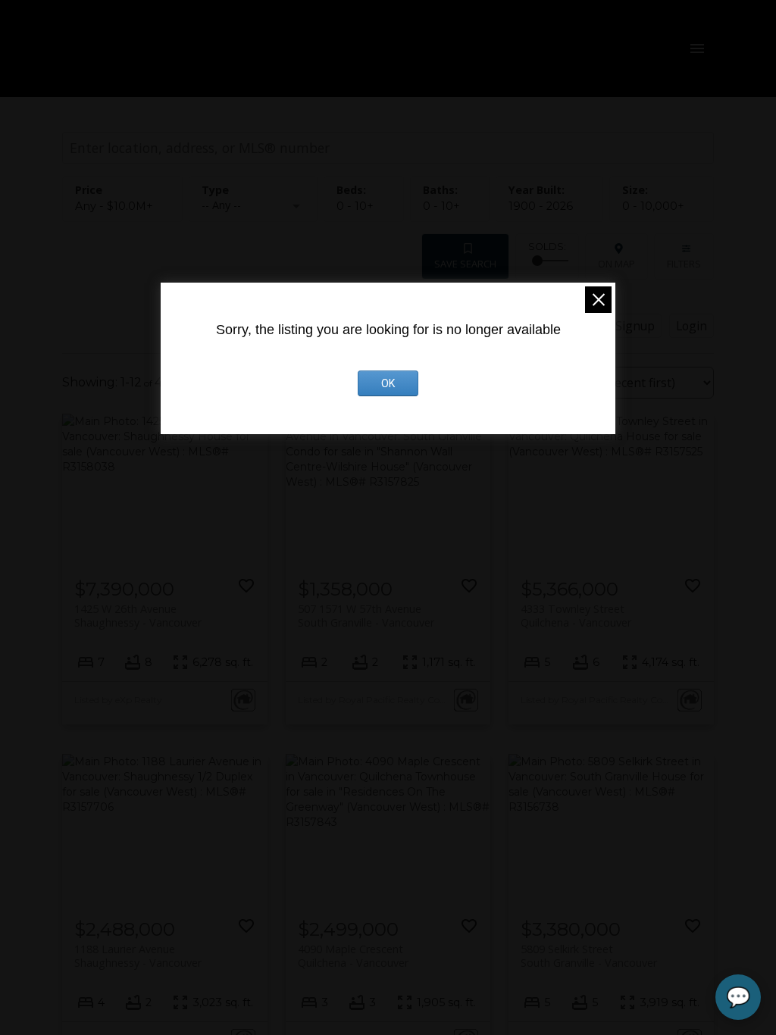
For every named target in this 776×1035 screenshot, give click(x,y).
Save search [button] (465, 263)
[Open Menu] (697, 48)
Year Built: (540, 206)
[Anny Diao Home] (216, 48)
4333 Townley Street (576, 615)
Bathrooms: (441, 206)
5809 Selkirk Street (589, 955)
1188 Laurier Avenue (138, 955)
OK (388, 383)
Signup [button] (635, 325)
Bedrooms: (355, 206)
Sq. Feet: (653, 206)
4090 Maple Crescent (353, 955)
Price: (114, 206)
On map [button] (616, 263)
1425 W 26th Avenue (138, 615)
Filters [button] (684, 263)
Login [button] (691, 325)
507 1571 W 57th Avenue (366, 615)
